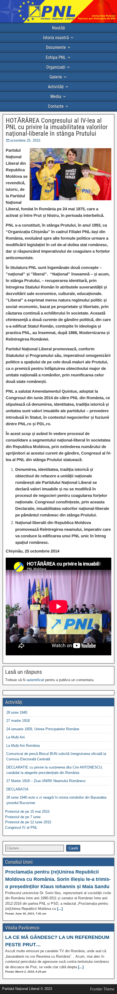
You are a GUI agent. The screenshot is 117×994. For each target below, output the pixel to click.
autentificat (35, 680)
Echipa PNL (56, 57)
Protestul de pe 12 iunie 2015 (28, 822)
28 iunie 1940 (16, 712)
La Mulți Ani (15, 737)
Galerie (56, 77)
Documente (56, 47)
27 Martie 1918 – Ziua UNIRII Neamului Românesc (46, 781)
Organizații (55, 67)
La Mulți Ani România (23, 746)
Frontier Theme (102, 989)
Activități (56, 86)
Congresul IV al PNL (21, 827)
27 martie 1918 (18, 721)
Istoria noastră (56, 37)
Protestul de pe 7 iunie (23, 817)
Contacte (56, 106)
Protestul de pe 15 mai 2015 (27, 811)
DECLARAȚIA (17, 789)
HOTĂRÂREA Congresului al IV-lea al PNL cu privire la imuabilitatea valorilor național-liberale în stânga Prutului (56, 127)
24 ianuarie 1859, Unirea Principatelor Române (42, 729)
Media (55, 96)
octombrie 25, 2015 (25, 140)
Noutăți (58, 27)
